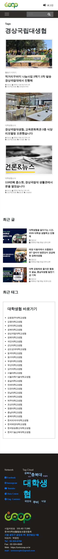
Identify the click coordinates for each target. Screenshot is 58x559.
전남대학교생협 (15, 392)
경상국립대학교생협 (17, 333)
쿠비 (36, 502)
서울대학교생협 (15, 373)
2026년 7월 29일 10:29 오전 (41, 281)
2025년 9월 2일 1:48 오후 (21, 190)
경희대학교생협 (15, 337)
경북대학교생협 (15, 329)
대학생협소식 (10, 125)
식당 (28, 139)
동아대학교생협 (15, 357)
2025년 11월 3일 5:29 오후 (22, 84)
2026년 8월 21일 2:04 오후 (40, 262)
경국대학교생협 (15, 325)
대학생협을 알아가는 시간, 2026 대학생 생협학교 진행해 (41, 233)
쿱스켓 (21, 192)
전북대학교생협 (15, 396)
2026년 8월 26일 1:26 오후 (40, 242)
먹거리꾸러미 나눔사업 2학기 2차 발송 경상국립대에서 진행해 (28, 78)
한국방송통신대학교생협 (19, 428)
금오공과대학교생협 (17, 349)
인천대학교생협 (15, 388)
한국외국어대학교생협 (18, 420)
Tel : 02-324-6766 (13, 541)
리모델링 (22, 139)
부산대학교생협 (15, 365)
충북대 (36, 474)
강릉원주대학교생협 (17, 317)
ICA (29, 476)
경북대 (27, 473)
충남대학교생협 (15, 412)
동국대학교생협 (15, 353)
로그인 (50, 5)
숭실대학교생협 (15, 381)
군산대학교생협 (15, 345)
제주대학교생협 (15, 400)
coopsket (29, 192)
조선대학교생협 (15, 404)
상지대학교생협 (15, 369)
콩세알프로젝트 (24, 86)
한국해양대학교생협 (17, 424)
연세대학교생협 (15, 385)
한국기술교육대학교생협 (19, 432)
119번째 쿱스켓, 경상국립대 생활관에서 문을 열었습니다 (29, 184)
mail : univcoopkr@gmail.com (20, 550)
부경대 (45, 476)
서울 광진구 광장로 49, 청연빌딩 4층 (22, 535)
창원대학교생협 (15, 408)
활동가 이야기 (10, 72)
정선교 (9, 84)
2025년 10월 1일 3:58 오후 (22, 137)
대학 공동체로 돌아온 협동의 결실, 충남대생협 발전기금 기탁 (41, 272)
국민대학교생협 (15, 341)
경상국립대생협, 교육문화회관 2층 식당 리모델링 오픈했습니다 (28, 131)
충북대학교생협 (15, 416)
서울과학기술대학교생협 (19, 377)
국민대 (28, 501)
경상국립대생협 (12, 86)
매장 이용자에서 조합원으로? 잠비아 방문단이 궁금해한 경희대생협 (42, 252)
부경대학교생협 (15, 361)
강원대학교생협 (15, 322)
